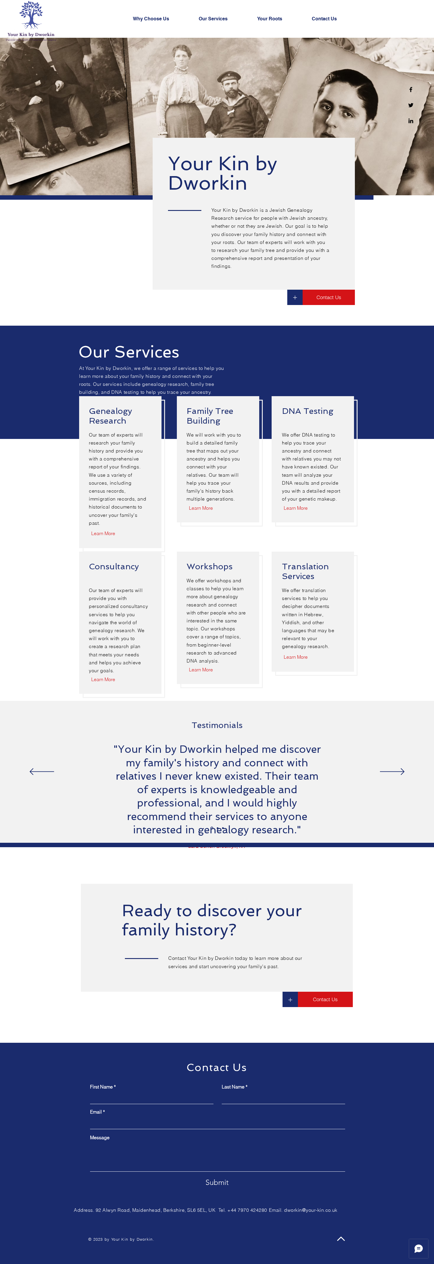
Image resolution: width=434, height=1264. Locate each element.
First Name (101, 1086)
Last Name (233, 1086)
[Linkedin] (410, 120)
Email (96, 1111)
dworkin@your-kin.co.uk (310, 1210)
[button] (290, 999)
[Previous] (42, 772)
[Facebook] (410, 89)
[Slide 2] (217, 828)
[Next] (392, 772)
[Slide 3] (223, 828)
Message (100, 1137)
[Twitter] (410, 105)
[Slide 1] (212, 828)
